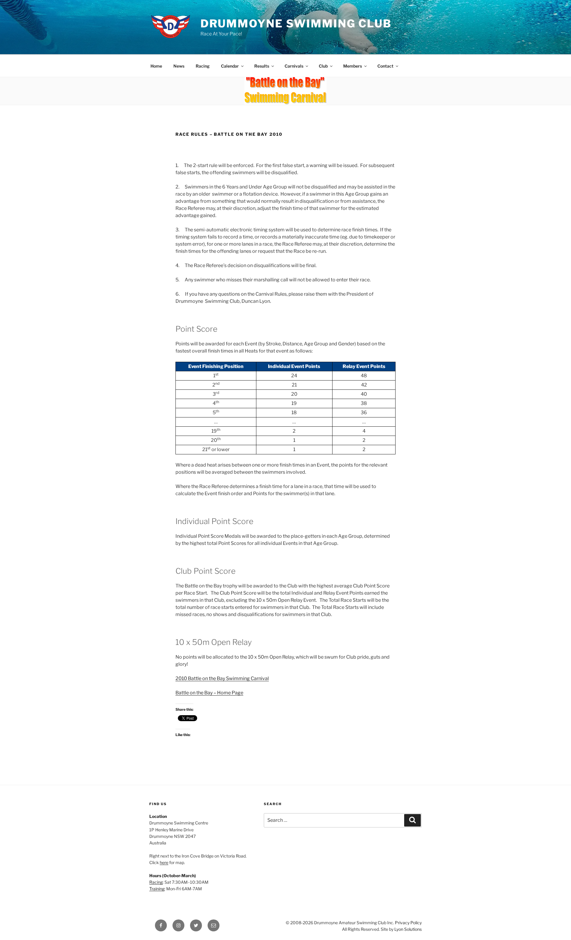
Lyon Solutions (408, 929)
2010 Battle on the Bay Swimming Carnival (222, 678)
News (178, 65)
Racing (203, 65)
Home (156, 65)
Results (261, 65)
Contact (385, 65)
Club (323, 65)
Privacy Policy (408, 922)
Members (352, 65)
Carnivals (294, 65)
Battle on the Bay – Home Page (209, 693)
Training (156, 888)
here (164, 862)
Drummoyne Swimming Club (296, 23)
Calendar (230, 65)
